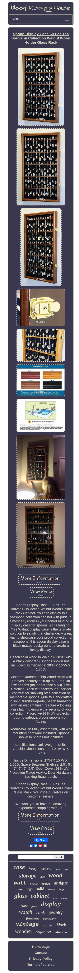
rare (20, 889)
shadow (61, 932)
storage (27, 875)
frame (34, 906)
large (61, 889)
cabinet (40, 895)
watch (25, 912)
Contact (41, 953)
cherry (51, 889)
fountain (32, 918)
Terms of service (40, 965)
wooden (23, 931)
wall (20, 883)
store (24, 906)
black (61, 924)
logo (29, 889)
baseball (46, 869)
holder (48, 925)
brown (45, 883)
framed (34, 884)
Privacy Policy (41, 959)
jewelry (56, 912)
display (51, 904)
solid (40, 889)
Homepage (41, 947)
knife (55, 898)
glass (20, 895)
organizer (43, 932)
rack (40, 912)
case (19, 867)
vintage (27, 924)
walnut (64, 898)
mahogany (49, 918)
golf (66, 870)
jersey (33, 869)
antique (61, 883)
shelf (42, 877)
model (58, 869)
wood (56, 875)
